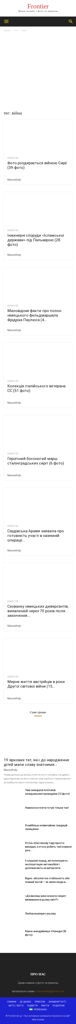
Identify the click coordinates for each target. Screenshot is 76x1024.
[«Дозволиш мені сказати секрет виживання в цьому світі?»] (13, 900)
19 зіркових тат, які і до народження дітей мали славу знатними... (36, 762)
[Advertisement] (38, 72)
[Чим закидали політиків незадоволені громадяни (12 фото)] (13, 794)
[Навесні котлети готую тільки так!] (13, 812)
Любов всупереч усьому (40, 913)
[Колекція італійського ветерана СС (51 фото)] (38, 359)
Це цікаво (25, 1001)
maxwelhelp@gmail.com (49, 991)
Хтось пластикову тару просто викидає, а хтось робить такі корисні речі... (48, 847)
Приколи (40, 1001)
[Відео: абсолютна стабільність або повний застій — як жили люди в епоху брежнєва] (13, 882)
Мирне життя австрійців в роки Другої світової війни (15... (36, 683)
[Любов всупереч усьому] (13, 918)
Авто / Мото (16, 1005)
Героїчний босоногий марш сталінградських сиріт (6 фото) (35, 460)
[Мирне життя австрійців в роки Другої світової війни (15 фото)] (38, 655)
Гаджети (32, 1005)
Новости (12, 158)
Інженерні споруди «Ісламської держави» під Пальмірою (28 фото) (35, 240)
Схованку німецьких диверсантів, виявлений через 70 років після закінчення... (37, 611)
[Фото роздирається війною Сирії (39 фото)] (38, 136)
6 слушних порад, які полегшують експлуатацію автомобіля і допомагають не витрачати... (46, 864)
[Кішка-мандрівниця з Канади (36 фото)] (13, 935)
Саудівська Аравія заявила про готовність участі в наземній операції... (35, 535)
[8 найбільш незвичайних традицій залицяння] (13, 830)
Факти (45, 1005)
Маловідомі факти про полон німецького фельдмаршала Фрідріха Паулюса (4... (34, 315)
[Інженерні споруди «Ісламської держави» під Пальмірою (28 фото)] (38, 209)
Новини (11, 1001)
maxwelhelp (14, 179)
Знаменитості (57, 1001)
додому (7, 30)
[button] (6, 21)
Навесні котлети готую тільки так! (47, 807)
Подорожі (59, 1005)
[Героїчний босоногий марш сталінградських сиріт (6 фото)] (38, 432)
